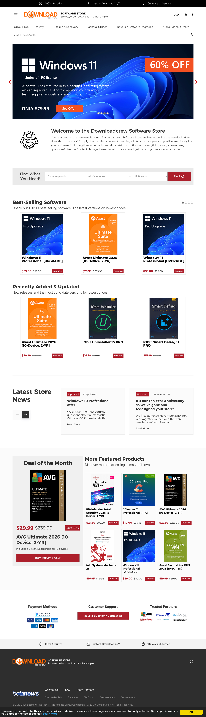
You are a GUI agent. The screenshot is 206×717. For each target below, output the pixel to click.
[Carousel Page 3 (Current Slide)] (104, 113)
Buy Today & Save (48, 558)
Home (16, 35)
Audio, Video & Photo (176, 26)
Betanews (73, 697)
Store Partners (85, 689)
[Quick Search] (191, 15)
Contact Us (52, 689)
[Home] (40, 18)
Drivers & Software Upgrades (135, 26)
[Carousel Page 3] (189, 203)
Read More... (74, 424)
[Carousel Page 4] (107, 113)
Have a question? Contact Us (103, 615)
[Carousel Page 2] (101, 113)
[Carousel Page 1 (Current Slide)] (183, 203)
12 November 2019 (161, 394)
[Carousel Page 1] (98, 113)
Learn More (50, 713)
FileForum (89, 697)
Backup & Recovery (66, 26)
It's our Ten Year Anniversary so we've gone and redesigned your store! (160, 405)
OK (191, 712)
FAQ (67, 689)
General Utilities (97, 26)
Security (39, 26)
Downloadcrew (107, 697)
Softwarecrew (128, 697)
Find (177, 176)
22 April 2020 (90, 394)
